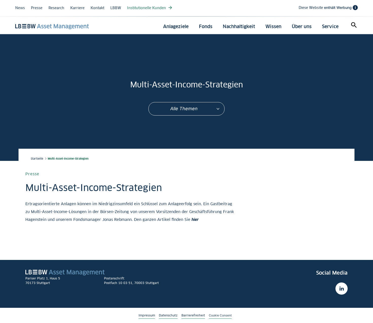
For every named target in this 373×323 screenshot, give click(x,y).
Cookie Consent (220, 315)
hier (195, 219)
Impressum (147, 315)
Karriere (77, 8)
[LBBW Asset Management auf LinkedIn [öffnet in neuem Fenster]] (341, 288)
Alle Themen (184, 108)
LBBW (115, 8)
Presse (36, 8)
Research (56, 8)
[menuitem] (176, 26)
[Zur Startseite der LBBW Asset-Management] (52, 27)
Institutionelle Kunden (147, 8)
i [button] (355, 7)
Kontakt (97, 8)
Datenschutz (168, 315)
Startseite (37, 158)
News (20, 8)
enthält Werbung (327, 7)
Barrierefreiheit (193, 315)
